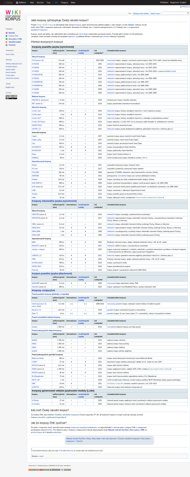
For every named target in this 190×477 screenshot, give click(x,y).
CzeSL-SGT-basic (38, 122)
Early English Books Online (159, 369)
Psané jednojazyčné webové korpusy (47, 330)
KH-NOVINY (36, 150)
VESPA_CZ (36, 129)
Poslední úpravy (11, 67)
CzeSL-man (36, 111)
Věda (34, 198)
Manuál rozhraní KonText (118, 430)
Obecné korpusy (38, 57)
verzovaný (111, 60)
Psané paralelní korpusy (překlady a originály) (50, 294)
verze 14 (39, 60)
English (183, 2)
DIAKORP (36, 283)
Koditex (35, 179)
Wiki (56, 3)
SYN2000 (35, 93)
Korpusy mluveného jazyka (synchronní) (54, 201)
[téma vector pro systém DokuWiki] (44, 469)
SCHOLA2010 (37, 263)
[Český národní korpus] (8, 2)
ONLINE (35, 100)
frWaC (34, 344)
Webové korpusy (38, 96)
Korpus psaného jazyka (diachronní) (52, 273)
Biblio (73, 3)
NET (33, 104)
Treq (48, 3)
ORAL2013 (36, 228)
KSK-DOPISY (37, 183)
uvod (41, 456)
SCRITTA (35, 387)
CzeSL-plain (36, 114)
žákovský (111, 111)
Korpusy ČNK (13, 36)
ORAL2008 (36, 231)
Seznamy (12, 45)
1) (103, 52)
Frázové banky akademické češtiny (149, 198)
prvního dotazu (36, 432)
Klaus (34, 154)
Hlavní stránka (11, 72)
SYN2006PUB (37, 86)
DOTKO (35, 365)
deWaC (34, 340)
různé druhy (83, 34)
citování (106, 36)
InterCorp (35, 304)
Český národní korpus (45, 25)
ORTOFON (36, 218)
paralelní (119, 304)
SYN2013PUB (37, 75)
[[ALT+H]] (13, 15)
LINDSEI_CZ (37, 255)
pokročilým (57, 432)
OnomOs (35, 287)
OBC (34, 383)
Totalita (34, 194)
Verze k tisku (10, 54)
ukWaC (34, 351)
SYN (33, 60)
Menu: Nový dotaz (94, 439)
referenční (111, 64)
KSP (33, 187)
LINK (34, 190)
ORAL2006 (36, 235)
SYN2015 (35, 71)
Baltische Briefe (38, 358)
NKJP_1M (36, 380)
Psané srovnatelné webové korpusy (46, 317)
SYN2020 (35, 68)
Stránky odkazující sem (14, 64)
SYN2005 (35, 89)
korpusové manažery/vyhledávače (84, 427)
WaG (32, 3)
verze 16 (43, 304)
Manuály (12, 33)
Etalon (34, 165)
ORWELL (35, 158)
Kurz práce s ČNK (137, 430)
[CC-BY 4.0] (11, 97)
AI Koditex (36, 404)
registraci (71, 36)
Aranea (34, 327)
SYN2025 (35, 64)
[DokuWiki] (55, 469)
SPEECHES (36, 266)
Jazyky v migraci (38, 249)
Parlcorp (35, 270)
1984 (144, 158)
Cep (33, 143)
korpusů (78, 25)
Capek (34, 136)
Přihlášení (164, 2)
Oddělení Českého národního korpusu (62, 415)
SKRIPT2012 (37, 125)
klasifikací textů (170, 71)
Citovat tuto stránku (12, 78)
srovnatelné (111, 327)
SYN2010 (35, 78)
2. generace (43, 100)
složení (131, 25)
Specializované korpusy (41, 161)
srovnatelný (122, 176)
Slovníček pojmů (15, 42)
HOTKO (35, 373)
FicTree (35, 169)
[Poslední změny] (33, 469)
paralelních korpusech (39, 30)
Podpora (64, 3)
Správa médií (10, 69)
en (13, 87)
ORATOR (35, 214)
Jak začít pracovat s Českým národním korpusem (121, 439)
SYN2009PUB (37, 82)
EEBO (34, 369)
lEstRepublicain (38, 376)
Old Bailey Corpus (114, 383)
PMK (34, 259)
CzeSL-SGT (36, 118)
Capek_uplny (37, 140)
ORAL (34, 224)
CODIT (34, 362)
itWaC (34, 347)
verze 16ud (36, 306)
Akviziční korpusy (39, 107)
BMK (34, 242)
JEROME (35, 176)
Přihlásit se (186, 7)
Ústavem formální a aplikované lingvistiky (47, 417)
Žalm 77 (35, 314)
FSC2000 (35, 172)
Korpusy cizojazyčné (43, 290)
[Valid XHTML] (66, 469)
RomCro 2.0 (36, 310)
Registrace (174, 2)
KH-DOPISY (36, 147)
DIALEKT (35, 246)
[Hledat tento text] (188, 13)
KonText (40, 3)
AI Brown (35, 400)
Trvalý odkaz (10, 75)
